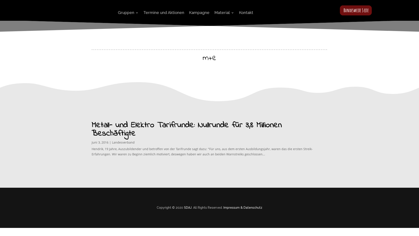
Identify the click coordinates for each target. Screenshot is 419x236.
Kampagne (199, 12)
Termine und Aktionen (163, 12)
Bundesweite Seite (356, 10)
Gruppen (126, 12)
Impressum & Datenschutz (242, 207)
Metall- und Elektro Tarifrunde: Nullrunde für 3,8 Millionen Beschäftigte (187, 129)
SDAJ (188, 207)
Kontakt (246, 12)
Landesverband (123, 142)
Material (222, 12)
